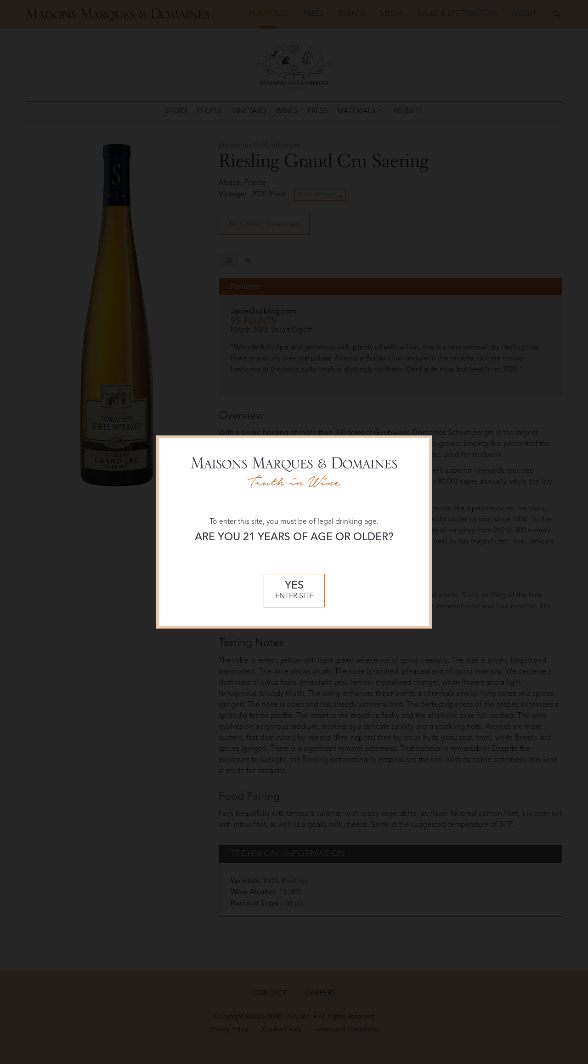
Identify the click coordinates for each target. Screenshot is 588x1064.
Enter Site (294, 591)
